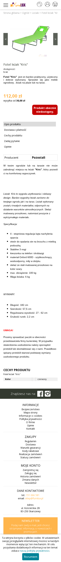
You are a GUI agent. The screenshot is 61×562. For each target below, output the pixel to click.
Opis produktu (12, 124)
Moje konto (30, 465)
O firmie (30, 422)
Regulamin (30, 441)
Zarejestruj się (30, 470)
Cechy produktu (13, 135)
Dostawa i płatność (15, 129)
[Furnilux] (18, 6)
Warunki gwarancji (30, 447)
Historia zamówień (30, 476)
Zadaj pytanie (12, 141)
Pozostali (38, 157)
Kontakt (30, 428)
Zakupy (30, 437)
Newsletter (31, 482)
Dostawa (31, 444)
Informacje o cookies (30, 415)
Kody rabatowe (30, 451)
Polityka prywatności (30, 419)
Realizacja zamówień (30, 454)
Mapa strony (30, 412)
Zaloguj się (31, 473)
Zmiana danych (30, 479)
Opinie (8, 146)
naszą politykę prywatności (34, 550)
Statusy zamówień (30, 457)
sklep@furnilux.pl (34, 498)
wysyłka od (14, 100)
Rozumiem (30, 557)
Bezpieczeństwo (31, 409)
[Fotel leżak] (30, 39)
